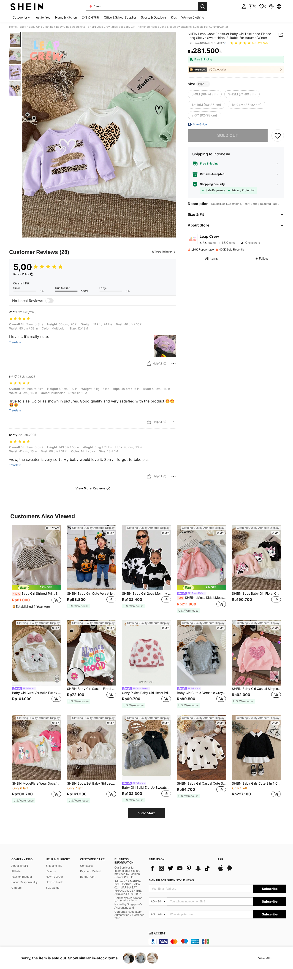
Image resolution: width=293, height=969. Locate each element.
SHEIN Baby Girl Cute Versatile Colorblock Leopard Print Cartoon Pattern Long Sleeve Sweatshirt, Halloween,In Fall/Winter (91, 593)
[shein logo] (26, 6)
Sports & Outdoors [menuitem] (153, 17)
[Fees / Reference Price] (221, 52)
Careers (16, 887)
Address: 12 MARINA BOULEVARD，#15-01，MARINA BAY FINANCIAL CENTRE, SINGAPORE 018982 (128, 888)
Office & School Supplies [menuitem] (120, 17)
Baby (22, 26)
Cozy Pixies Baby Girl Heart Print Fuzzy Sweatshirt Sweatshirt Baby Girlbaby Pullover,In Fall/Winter (146, 693)
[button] (271, 6)
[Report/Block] (173, 363)
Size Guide (53, 887)
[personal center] (244, 6)
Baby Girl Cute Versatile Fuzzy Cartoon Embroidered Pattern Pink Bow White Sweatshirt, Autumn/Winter (36, 693)
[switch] (49, 300)
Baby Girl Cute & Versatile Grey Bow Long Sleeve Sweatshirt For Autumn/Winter (201, 693)
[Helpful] (149, 363)
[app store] (220, 870)
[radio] (205, 94)
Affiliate (16, 871)
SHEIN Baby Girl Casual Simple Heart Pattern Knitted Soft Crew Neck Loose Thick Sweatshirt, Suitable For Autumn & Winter (256, 689)
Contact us (86, 865)
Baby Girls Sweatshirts (70, 26)
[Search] (202, 6)
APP (220, 859)
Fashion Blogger (21, 876)
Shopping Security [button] (212, 184)
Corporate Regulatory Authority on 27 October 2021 (129, 915)
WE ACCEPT (157, 933)
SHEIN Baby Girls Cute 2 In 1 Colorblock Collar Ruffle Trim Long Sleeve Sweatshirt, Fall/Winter (256, 783)
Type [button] (201, 84)
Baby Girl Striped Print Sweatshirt (37, 593)
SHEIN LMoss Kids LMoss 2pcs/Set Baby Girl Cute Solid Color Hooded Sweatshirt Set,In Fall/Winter (202, 597)
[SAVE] (277, 135)
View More (146, 813)
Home (13, 26)
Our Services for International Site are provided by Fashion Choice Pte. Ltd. (127, 872)
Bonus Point (87, 876)
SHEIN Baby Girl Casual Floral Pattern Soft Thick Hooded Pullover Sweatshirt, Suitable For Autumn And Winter (91, 689)
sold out (227, 135)
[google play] (229, 870)
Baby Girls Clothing (41, 26)
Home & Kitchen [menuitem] (66, 17)
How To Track (54, 882)
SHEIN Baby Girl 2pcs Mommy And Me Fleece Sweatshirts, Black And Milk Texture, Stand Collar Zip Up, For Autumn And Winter (146, 593)
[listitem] (36, 569)
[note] (36, 587)
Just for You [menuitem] (43, 17)
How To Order (54, 876)
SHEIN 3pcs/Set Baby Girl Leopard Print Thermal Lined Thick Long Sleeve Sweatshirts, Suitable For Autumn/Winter (91, 783)
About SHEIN (19, 865)
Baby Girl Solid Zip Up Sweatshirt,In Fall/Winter (146, 787)
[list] (181, 868)
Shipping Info (54, 865)
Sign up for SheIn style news (171, 880)
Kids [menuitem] (174, 17)
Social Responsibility (24, 882)
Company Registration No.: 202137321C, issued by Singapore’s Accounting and (128, 902)
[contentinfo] (217, 941)
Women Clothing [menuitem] (192, 17)
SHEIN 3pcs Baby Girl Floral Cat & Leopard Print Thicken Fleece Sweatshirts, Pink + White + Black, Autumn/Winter (256, 593)
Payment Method (90, 871)
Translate (15, 342)
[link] (253, 6)
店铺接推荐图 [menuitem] (90, 17)
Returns (51, 871)
